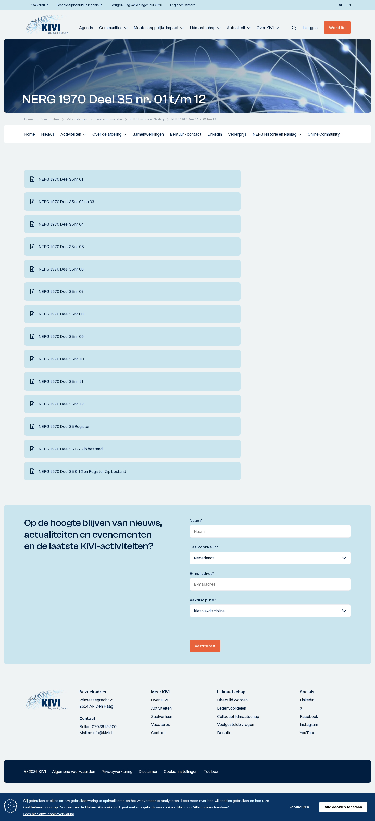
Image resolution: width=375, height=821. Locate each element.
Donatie (224, 732)
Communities (110, 27)
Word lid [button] (337, 27)
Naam (196, 520)
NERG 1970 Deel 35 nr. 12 (61, 403)
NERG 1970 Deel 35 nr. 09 (61, 336)
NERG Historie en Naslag (274, 134)
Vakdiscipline (203, 600)
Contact (158, 732)
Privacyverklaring (116, 771)
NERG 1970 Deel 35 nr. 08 (61, 313)
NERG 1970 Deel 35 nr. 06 (61, 269)
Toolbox (211, 771)
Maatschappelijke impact (156, 27)
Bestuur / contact (185, 134)
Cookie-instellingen (180, 771)
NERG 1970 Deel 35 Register (64, 426)
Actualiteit (236, 27)
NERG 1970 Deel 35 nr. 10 (61, 358)
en (349, 5)
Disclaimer (148, 771)
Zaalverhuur (161, 716)
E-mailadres (202, 573)
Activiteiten (70, 134)
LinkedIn (214, 134)
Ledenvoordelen (231, 708)
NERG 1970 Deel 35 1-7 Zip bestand (71, 448)
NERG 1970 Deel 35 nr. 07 (61, 291)
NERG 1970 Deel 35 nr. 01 (61, 179)
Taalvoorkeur (204, 547)
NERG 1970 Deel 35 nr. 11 (61, 381)
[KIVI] (49, 24)
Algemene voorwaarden (73, 771)
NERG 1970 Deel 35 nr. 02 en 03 (66, 201)
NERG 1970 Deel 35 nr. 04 (61, 224)
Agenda (86, 27)
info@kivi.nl (102, 732)
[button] (294, 27)
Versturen (205, 645)
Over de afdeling (106, 134)
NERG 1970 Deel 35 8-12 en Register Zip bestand (82, 471)
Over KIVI (265, 27)
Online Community (324, 134)
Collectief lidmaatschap (238, 716)
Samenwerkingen (148, 134)
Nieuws (47, 134)
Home (29, 134)
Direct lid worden (232, 699)
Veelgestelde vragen (235, 724)
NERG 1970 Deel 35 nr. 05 (61, 246)
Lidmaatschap (203, 27)
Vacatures (160, 724)
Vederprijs (237, 134)
